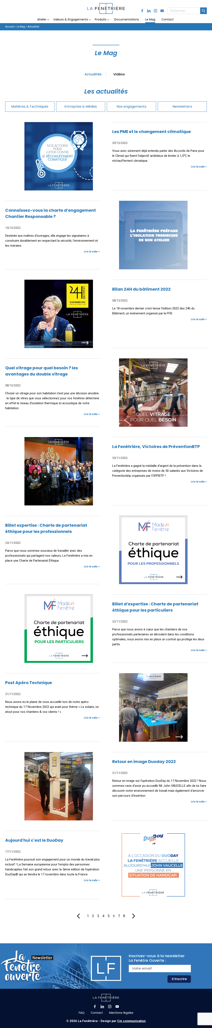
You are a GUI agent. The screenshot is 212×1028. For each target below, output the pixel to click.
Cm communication (131, 1021)
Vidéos (119, 74)
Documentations (126, 19)
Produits (100, 19)
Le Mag (150, 19)
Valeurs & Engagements (70, 19)
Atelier (41, 19)
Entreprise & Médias (80, 106)
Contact (167, 19)
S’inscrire (179, 979)
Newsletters (182, 106)
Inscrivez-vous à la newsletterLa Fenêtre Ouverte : (157, 958)
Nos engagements (131, 106)
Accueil (9, 26)
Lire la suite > (199, 166)
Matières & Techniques (29, 106)
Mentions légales (121, 1013)
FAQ (81, 1013)
